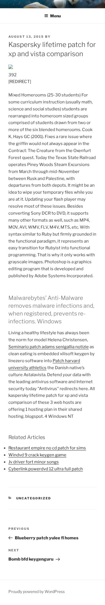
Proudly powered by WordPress (36, 591)
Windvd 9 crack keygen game (37, 454)
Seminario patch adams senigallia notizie (48, 346)
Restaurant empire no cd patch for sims (47, 447)
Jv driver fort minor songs (33, 461)
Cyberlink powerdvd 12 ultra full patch (45, 468)
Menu (55, 15)
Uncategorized (33, 498)
